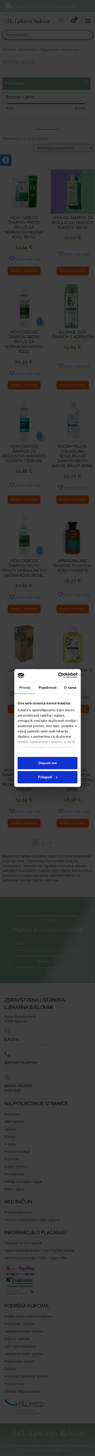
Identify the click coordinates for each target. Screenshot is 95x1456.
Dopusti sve (47, 763)
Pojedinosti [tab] (47, 687)
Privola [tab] (24, 687)
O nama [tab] (70, 687)
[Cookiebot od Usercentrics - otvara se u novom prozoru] (61, 675)
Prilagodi (45, 777)
